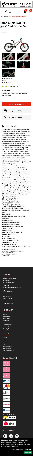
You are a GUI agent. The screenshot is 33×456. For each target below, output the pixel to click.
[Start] (2, 16)
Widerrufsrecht (6, 320)
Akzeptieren (27, 452)
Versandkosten (6, 318)
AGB (4, 344)
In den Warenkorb (16, 104)
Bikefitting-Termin (7, 329)
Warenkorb (5, 314)
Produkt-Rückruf (7, 348)
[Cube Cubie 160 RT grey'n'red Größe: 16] (16, 43)
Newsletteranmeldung (8, 350)
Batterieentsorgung (8, 346)
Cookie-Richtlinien (11, 446)
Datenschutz (6, 342)
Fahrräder (7, 16)
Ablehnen (28, 449)
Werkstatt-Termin (7, 324)
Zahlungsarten (6, 316)
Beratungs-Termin (7, 327)
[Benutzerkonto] (10, 12)
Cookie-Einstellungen (17, 449)
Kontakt (5, 337)
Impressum (5, 340)
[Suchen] (6, 11)
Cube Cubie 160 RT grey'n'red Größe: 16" (13, 24)
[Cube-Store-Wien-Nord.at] (16, 4)
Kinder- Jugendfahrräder (19, 16)
